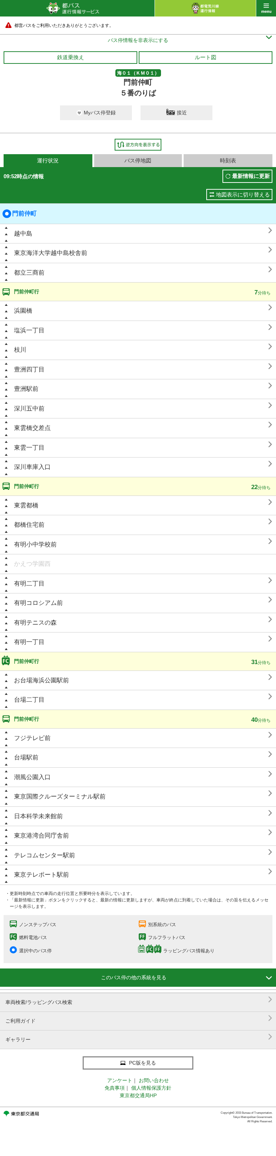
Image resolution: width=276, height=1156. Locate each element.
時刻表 (228, 160)
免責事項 (115, 1088)
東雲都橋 (26, 505)
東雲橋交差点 (32, 428)
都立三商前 (29, 272)
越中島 (23, 233)
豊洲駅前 (26, 388)
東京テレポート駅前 (41, 874)
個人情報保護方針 (151, 1088)
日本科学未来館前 (38, 816)
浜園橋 (23, 310)
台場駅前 (26, 757)
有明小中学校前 (35, 544)
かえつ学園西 (32, 563)
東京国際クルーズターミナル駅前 (60, 796)
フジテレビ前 (32, 738)
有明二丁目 (29, 583)
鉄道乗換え (70, 57)
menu (266, 8)
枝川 (20, 349)
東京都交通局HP (138, 1095)
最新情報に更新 (251, 176)
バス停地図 (137, 160)
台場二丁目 (29, 699)
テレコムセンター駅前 (44, 855)
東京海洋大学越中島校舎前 (50, 253)
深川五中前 (29, 408)
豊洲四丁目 (29, 369)
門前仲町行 (26, 291)
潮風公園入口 (32, 777)
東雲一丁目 (29, 447)
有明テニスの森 (35, 622)
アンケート (119, 1080)
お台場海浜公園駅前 (41, 680)
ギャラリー (138, 1037)
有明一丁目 (29, 642)
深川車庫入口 (32, 467)
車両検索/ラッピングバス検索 (138, 999)
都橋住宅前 (29, 524)
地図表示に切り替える (243, 194)
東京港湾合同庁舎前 (41, 835)
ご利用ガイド (138, 1018)
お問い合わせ (154, 1080)
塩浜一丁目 (29, 330)
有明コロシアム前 (38, 603)
